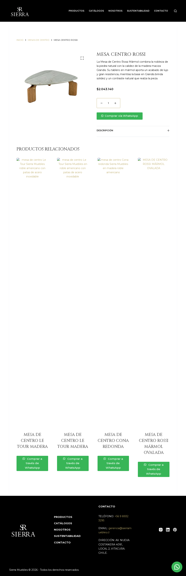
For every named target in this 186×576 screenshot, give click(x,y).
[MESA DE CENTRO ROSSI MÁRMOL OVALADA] (153, 293)
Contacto (161, 10)
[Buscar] (175, 11)
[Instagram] (161, 529)
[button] (133, 116)
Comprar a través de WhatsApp (33, 463)
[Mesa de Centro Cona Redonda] (113, 293)
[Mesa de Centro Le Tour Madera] (32, 293)
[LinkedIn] (168, 529)
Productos (76, 10)
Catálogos (96, 10)
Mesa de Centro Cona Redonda (113, 440)
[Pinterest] (175, 529)
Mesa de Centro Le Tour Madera (32, 440)
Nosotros (115, 10)
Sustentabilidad (138, 10)
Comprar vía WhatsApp (121, 115)
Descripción (105, 130)
